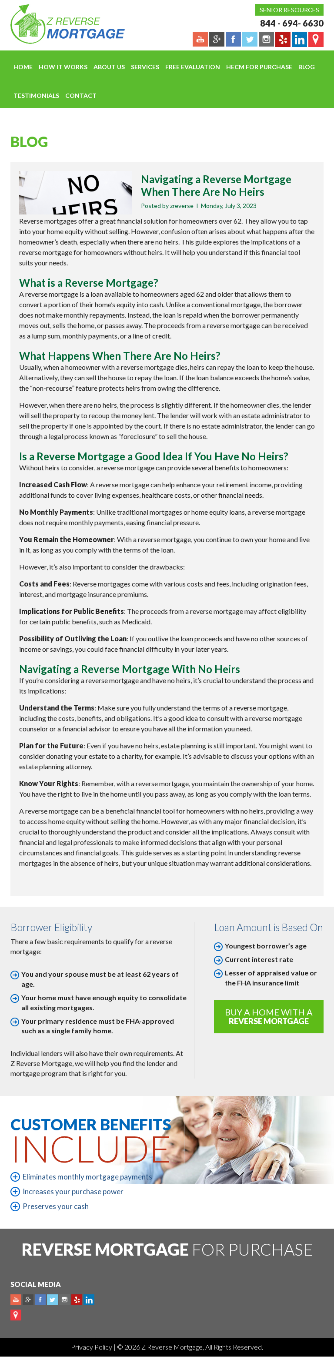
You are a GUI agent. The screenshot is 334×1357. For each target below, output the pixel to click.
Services (145, 66)
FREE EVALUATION (192, 66)
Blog (306, 66)
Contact (81, 95)
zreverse (182, 205)
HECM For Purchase (259, 66)
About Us (109, 66)
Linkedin (89, 1299)
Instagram (64, 1299)
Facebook (40, 1299)
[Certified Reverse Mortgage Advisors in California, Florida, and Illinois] (58, 24)
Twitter (52, 1299)
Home (23, 66)
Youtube (15, 1299)
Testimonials (36, 95)
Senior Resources (289, 9)
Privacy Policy (92, 1347)
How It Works (63, 66)
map (15, 1315)
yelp (76, 1299)
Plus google (28, 1299)
